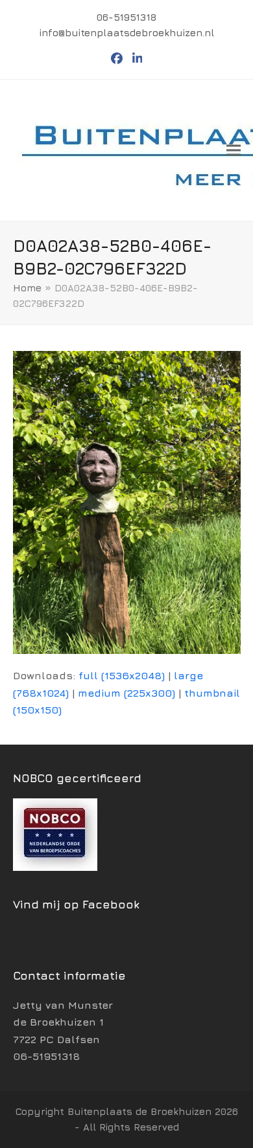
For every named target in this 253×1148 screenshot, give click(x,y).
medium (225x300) (126, 693)
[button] (233, 149)
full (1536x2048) (121, 675)
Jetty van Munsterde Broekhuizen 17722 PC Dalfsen (63, 1022)
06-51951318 (46, 1056)
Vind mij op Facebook (76, 904)
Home (27, 287)
